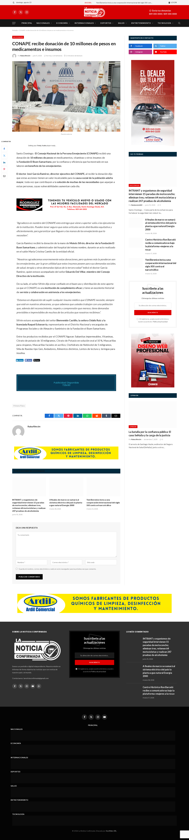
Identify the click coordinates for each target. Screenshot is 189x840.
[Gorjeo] (4, 156)
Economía (62, 23)
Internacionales (84, 23)
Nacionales (43, 23)
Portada (15, 30)
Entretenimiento (141, 23)
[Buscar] (179, 23)
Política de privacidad (160, 322)
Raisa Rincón (25, 56)
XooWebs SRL (111, 831)
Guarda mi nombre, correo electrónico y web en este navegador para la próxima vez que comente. (57, 569)
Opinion (133, 427)
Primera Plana (19, 406)
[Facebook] (4, 149)
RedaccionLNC (137, 205)
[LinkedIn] (4, 162)
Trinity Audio (41, 146)
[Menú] (14, 23)
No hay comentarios (54, 56)
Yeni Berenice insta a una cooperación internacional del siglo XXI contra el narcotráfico (103, 502)
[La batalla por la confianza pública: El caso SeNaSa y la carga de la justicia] (153, 414)
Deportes (105, 23)
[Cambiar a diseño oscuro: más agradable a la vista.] (13, 2)
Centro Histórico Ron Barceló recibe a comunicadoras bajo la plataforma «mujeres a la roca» (160, 244)
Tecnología (164, 23)
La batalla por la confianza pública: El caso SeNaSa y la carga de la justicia (150, 433)
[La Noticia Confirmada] (94, 12)
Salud (121, 23)
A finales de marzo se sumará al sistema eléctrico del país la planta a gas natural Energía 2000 (65, 502)
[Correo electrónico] (4, 176)
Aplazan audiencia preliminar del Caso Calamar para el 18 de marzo (139, 3)
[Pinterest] (4, 169)
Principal (27, 23)
